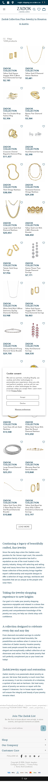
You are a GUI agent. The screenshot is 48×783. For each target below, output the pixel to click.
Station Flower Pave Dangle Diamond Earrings (32, 271)
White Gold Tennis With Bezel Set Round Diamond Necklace (34, 430)
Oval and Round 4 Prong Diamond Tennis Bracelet (12, 351)
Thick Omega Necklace (11, 191)
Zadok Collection (10, 70)
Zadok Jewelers (24, 9)
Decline (22, 403)
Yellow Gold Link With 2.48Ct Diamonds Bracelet (33, 231)
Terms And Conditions (24, 767)
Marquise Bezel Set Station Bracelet (32, 470)
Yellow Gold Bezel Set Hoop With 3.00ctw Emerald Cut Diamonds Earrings (34, 510)
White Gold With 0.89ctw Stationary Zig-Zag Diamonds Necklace (12, 312)
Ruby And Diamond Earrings (32, 351)
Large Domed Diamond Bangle (12, 470)
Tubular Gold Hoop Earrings (10, 270)
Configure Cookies (18, 764)
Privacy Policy (16, 391)
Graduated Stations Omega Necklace (32, 192)
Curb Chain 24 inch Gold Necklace (12, 429)
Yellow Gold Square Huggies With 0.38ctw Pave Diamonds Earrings (12, 77)
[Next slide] (44, 2)
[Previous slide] (43, 2)
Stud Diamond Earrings (34, 153)
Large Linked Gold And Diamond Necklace (12, 230)
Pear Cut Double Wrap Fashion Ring (12, 116)
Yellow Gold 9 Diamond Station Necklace (34, 76)
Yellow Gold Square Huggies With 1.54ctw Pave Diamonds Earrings (34, 312)
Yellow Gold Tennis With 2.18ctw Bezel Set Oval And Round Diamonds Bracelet (12, 510)
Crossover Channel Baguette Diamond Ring (12, 154)
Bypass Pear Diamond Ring (33, 116)
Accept (22, 397)
